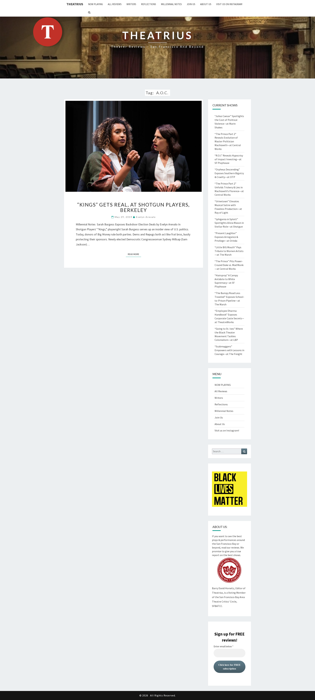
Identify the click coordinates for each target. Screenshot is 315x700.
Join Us (191, 4)
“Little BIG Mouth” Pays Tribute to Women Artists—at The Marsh (229, 251)
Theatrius (74, 4)
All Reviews (115, 4)
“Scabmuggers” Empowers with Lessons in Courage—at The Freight (229, 350)
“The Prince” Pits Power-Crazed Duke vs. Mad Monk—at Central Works (229, 265)
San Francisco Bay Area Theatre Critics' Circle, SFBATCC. (228, 601)
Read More (134, 254)
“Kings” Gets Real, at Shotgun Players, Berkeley (133, 207)
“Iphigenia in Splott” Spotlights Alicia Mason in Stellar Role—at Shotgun (229, 223)
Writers (131, 4)
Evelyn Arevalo (146, 217)
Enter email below (223, 646)
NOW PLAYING (95, 4)
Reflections (148, 4)
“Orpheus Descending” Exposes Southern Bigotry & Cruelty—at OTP (229, 173)
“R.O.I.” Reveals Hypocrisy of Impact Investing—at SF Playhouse (229, 159)
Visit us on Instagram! (229, 4)
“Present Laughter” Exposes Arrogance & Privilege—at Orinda (226, 236)
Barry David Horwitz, (223, 588)
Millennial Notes (171, 4)
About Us (205, 4)
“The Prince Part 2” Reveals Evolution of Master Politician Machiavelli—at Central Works (228, 141)
